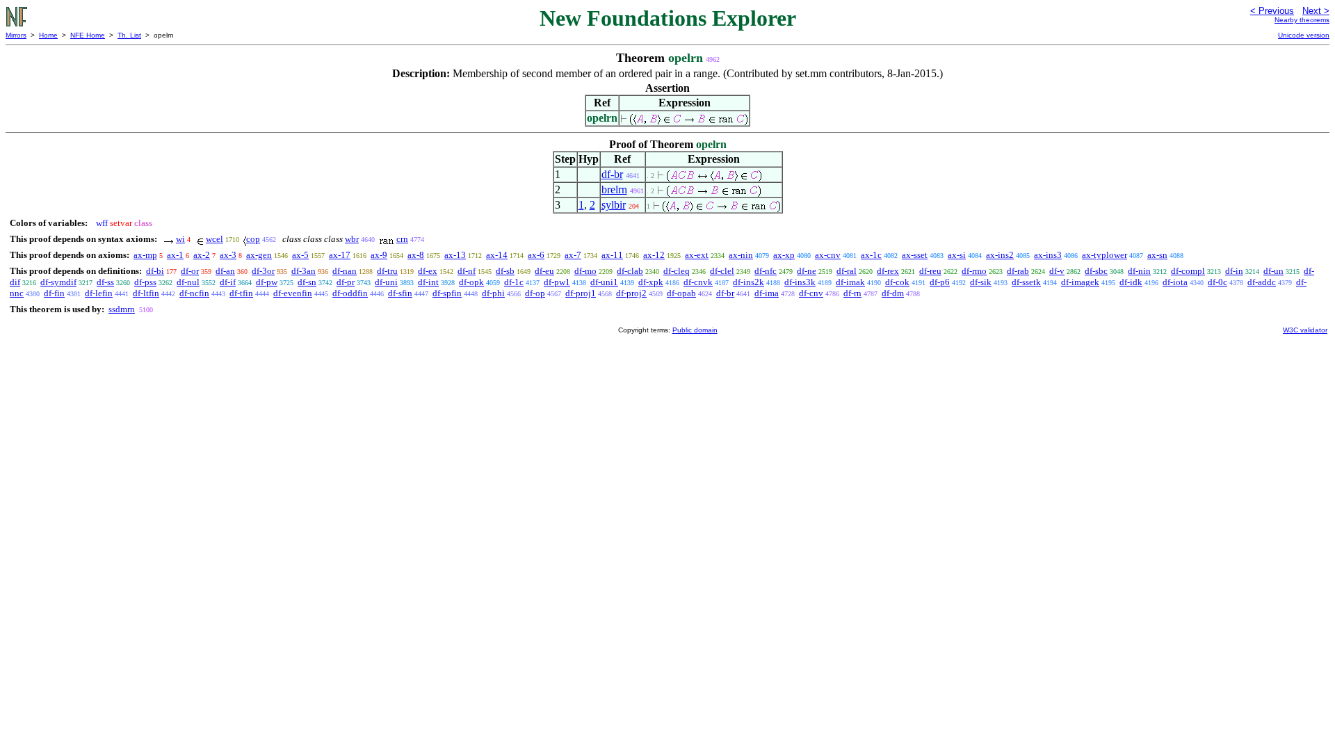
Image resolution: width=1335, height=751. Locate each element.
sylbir (613, 205)
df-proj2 (631, 293)
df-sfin (400, 293)
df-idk (1130, 282)
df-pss (145, 282)
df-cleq (676, 271)
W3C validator (1305, 330)
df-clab (630, 271)
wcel (214, 239)
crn (402, 239)
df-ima (766, 293)
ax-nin (741, 255)
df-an (225, 271)
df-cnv (811, 293)
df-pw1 (557, 282)
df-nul (188, 282)
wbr (352, 239)
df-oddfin (350, 293)
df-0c (1217, 282)
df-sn (307, 282)
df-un (1273, 271)
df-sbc (1096, 271)
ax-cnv (828, 255)
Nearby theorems (1302, 20)
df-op (535, 293)
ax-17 (339, 255)
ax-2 (201, 255)
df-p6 (940, 282)
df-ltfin (146, 293)
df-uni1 (604, 282)
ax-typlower (1104, 255)
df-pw (266, 282)
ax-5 (300, 255)
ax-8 (415, 255)
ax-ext (697, 255)
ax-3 (228, 255)
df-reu (930, 271)
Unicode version (1303, 35)
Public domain (695, 330)
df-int (428, 282)
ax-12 (654, 255)
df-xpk (650, 282)
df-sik (981, 282)
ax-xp (784, 255)
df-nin (1139, 271)
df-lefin (99, 293)
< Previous (1272, 11)
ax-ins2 (1000, 255)
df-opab (681, 293)
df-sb (505, 271)
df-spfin (447, 293)
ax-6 (536, 255)
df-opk (471, 282)
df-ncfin (194, 293)
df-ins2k (748, 282)
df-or (190, 271)
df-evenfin (292, 293)
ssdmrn (121, 309)
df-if (228, 282)
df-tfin (241, 293)
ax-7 (573, 255)
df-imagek (1080, 282)
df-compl (1188, 271)
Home (48, 35)
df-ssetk (1026, 282)
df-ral (846, 271)
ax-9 (379, 255)
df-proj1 (580, 293)
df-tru (387, 271)
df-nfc (765, 271)
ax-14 (497, 255)
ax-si (957, 255)
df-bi (155, 271)
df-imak (850, 282)
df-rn (852, 293)
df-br (612, 174)
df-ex (427, 271)
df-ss (105, 282)
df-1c (514, 282)
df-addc (1261, 282)
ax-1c (871, 255)
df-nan (344, 271)
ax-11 (612, 255)
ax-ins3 (1048, 255)
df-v (1057, 271)
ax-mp (145, 255)
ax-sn (1157, 255)
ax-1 (175, 255)
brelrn (614, 189)
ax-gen (259, 255)
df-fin (54, 293)
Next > (1315, 11)
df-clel (722, 271)
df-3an (303, 271)
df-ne (806, 271)
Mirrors (16, 35)
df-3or (263, 271)
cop (253, 239)
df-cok (897, 282)
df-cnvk (698, 282)
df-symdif (58, 282)
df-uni (386, 282)
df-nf (467, 271)
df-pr (346, 282)
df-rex (888, 271)
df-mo (585, 271)
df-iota (1175, 282)
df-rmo (974, 271)
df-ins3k (800, 282)
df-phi (493, 293)
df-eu (544, 271)
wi (180, 239)
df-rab (1018, 271)
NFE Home (87, 35)
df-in (1234, 271)
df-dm (893, 293)
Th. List (129, 35)
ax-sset (915, 255)
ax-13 (455, 255)
